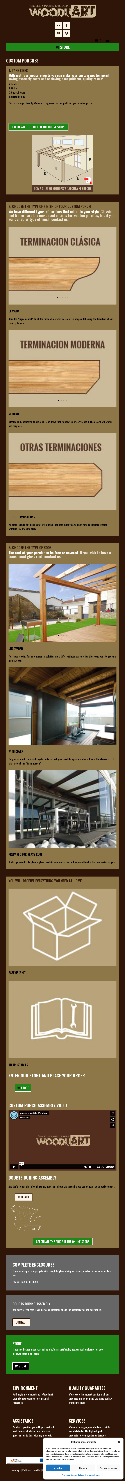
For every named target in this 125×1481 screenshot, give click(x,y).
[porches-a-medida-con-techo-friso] (62, 744)
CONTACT (23, 1197)
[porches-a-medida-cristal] (62, 846)
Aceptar (58, 1468)
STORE (25, 1087)
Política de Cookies (69, 1475)
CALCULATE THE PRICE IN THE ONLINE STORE (38, 127)
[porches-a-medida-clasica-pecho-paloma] (62, 303)
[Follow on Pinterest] (58, 33)
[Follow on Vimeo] (66, 33)
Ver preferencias (108, 1468)
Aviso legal (16, 1470)
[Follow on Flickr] (58, 25)
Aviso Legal (100, 1475)
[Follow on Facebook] (66, 25)
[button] (118, 1441)
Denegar (83, 1468)
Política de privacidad (86, 1475)
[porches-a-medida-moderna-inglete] (62, 406)
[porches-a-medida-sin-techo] (62, 641)
